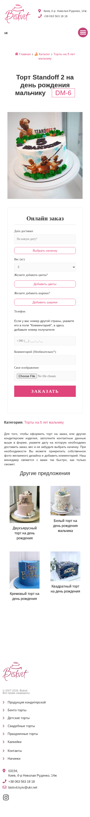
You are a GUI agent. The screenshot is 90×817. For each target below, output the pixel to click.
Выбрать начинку (45, 250)
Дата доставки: (24, 231)
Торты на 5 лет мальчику (44, 422)
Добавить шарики (45, 302)
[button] (83, 32)
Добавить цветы (45, 284)
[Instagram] (6, 797)
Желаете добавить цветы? (31, 275)
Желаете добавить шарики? (32, 293)
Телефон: (20, 311)
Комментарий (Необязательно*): (35, 351)
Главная (24, 54)
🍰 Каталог (42, 54)
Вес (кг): (20, 259)
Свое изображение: (27, 367)
